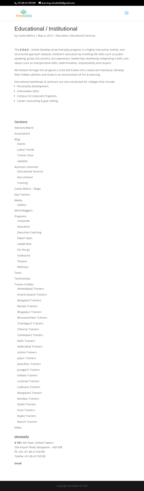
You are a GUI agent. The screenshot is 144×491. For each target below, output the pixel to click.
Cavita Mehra (26, 35)
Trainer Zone (25, 155)
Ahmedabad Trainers (30, 288)
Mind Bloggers (23, 210)
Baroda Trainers (27, 306)
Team (17, 272)
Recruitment (25, 177)
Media (18, 200)
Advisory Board (23, 127)
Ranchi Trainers (27, 421)
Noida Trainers (26, 404)
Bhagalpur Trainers (29, 312)
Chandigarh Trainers (30, 323)
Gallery (21, 205)
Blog (17, 139)
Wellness (22, 267)
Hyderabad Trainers (29, 346)
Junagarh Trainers (28, 369)
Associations (22, 133)
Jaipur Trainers (26, 358)
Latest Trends (25, 149)
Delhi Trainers (26, 341)
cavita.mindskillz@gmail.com (32, 467)
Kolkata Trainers (27, 375)
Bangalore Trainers (29, 300)
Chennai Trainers (28, 329)
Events (21, 144)
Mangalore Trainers (29, 393)
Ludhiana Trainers (28, 387)
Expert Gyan (24, 238)
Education (62, 35)
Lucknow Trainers (28, 381)
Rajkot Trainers (26, 416)
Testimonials (22, 278)
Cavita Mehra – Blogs (27, 188)
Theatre (22, 261)
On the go (23, 249)
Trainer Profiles (24, 284)
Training (22, 183)
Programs (20, 216)
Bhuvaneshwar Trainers (32, 317)
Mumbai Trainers (28, 398)
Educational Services (82, 35)
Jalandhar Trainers (29, 364)
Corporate (23, 221)
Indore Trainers (27, 352)
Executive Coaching (29, 232)
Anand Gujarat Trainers (32, 294)
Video (17, 427)
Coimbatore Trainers (30, 335)
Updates (22, 161)
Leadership (24, 244)
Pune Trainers (26, 410)
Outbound (23, 255)
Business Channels (26, 167)
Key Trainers (22, 194)
